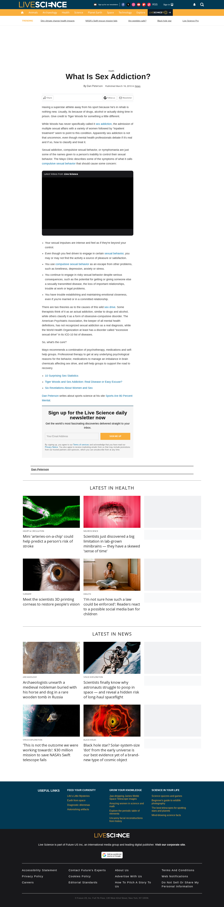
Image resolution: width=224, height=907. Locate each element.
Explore (141, 12)
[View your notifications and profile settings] (194, 5)
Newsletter (127, 97)
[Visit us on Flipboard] (144, 4)
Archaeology (50, 12)
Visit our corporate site (170, 844)
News (137, 86)
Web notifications (175, 876)
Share (49, 97)
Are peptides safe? (137, 21)
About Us (122, 870)
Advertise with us (128, 876)
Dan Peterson (95, 86)
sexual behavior (114, 253)
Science (78, 12)
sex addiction (104, 123)
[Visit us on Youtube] (138, 4)
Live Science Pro (191, 21)
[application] (87, 203)
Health (65, 12)
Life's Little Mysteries (78, 796)
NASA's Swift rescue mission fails (101, 21)
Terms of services (81, 445)
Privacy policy (32, 876)
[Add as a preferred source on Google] (112, 855)
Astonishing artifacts (78, 809)
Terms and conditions (178, 870)
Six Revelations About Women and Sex (69, 387)
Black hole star (164, 21)
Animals (33, 12)
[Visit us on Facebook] (123, 4)
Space (110, 12)
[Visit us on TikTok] (149, 4)
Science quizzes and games (167, 796)
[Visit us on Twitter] (128, 4)
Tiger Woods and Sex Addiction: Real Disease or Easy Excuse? (83, 381)
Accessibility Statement (39, 870)
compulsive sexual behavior (59, 163)
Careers (28, 882)
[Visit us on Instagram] (133, 4)
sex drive (109, 307)
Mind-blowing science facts (166, 815)
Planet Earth (95, 12)
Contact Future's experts (87, 870)
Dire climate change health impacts (58, 21)
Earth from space (76, 800)
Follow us (111, 97)
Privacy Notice (51, 447)
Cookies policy (80, 876)
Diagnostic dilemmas (78, 805)
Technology (125, 12)
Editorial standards (83, 882)
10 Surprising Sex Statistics (61, 375)
